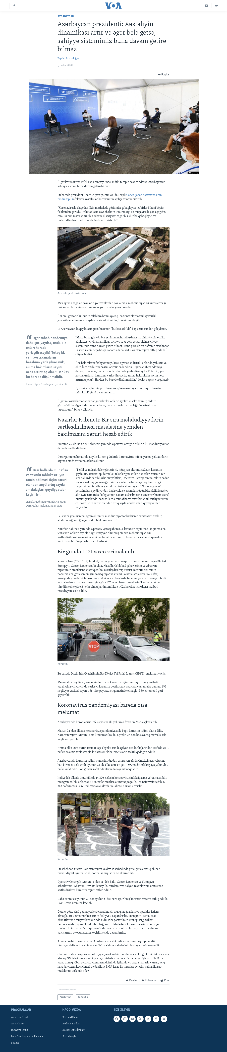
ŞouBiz (15, 1043)
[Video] (217, 5)
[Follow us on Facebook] (117, 1019)
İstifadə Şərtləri (71, 1023)
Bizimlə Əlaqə (70, 1017)
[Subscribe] (164, 1019)
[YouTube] (206, 5)
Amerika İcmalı (20, 1017)
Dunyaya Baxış (19, 1030)
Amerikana (17, 1023)
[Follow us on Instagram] (124, 1019)
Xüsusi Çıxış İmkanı (73, 1030)
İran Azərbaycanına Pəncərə (27, 1036)
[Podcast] (156, 1019)
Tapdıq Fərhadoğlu (68, 58)
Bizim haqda (69, 1036)
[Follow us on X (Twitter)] (140, 1019)
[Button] (164, 74)
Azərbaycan (65, 16)
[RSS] (148, 1019)
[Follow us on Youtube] (132, 1019)
